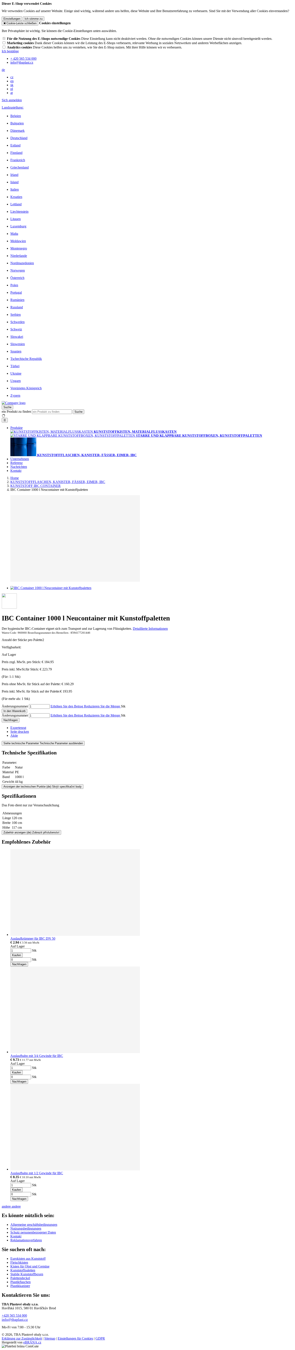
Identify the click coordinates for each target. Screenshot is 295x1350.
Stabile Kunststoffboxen (26, 1274)
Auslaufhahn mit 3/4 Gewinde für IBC (36, 1056)
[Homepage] (13, 403)
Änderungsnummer (15, 706)
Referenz (16, 463)
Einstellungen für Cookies (75, 1338)
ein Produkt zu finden (16, 411)
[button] (3, 70)
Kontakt (15, 470)
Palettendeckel (20, 1278)
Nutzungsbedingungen (25, 1228)
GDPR (100, 1338)
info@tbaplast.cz (15, 1320)
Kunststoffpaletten (22, 1270)
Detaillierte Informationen (150, 628)
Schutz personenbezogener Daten (33, 1232)
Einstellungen (11, 18)
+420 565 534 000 (14, 1315)
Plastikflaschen (20, 1282)
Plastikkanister (20, 1286)
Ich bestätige (10, 51)
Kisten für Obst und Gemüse (29, 1266)
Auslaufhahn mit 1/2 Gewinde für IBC (36, 1173)
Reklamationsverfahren (26, 1240)
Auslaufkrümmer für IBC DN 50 (32, 938)
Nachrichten (18, 467)
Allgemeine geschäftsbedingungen (33, 1224)
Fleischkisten (19, 1262)
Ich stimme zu (34, 18)
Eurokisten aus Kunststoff (28, 1258)
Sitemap (49, 1338)
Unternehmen (19, 459)
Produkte (16, 428)
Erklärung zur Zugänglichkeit (22, 1338)
